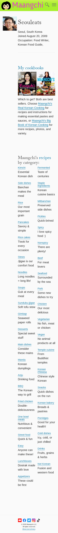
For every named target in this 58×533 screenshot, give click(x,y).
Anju (20, 375)
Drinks (41, 448)
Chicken (42, 303)
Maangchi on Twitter (29, 520)
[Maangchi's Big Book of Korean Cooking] (46, 84)
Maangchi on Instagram (33, 520)
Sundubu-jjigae (26, 302)
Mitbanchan (44, 201)
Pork (40, 288)
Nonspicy (43, 242)
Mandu (22, 359)
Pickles (42, 216)
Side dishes (24, 183)
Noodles (22, 272)
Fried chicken (25, 401)
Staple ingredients (44, 184)
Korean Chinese (42, 371)
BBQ (20, 386)
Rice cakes (24, 237)
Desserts (23, 329)
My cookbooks (31, 68)
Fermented (44, 167)
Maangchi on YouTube (20, 520)
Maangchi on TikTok (38, 520)
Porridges (43, 418)
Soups (21, 287)
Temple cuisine (46, 349)
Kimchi (21, 167)
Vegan (41, 334)
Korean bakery (46, 402)
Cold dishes (44, 433)
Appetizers (24, 476)
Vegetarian (44, 319)
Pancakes (23, 222)
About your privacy (28, 529)
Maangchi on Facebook (24, 520)
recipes (45, 158)
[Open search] (47, 5)
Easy (21, 445)
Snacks (42, 387)
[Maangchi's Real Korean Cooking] (27, 84)
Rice (20, 202)
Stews (21, 257)
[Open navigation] (54, 5)
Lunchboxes (25, 461)
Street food (24, 434)
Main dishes (24, 344)
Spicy (41, 227)
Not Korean (44, 463)
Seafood (42, 273)
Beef (40, 258)
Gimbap (22, 313)
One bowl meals (23, 418)
